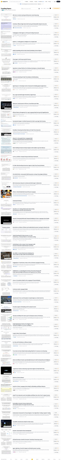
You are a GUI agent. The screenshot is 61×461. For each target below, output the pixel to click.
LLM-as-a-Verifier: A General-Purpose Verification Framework (25, 156)
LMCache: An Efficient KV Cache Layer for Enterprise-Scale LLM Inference (28, 315)
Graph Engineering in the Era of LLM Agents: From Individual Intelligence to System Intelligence (23, 324)
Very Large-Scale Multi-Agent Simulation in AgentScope (24, 94)
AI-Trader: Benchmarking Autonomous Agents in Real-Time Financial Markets (28, 165)
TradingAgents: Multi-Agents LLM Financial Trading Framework (26, 32)
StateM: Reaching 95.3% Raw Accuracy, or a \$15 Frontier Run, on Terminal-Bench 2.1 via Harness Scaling (24, 236)
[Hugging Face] (32, 459)
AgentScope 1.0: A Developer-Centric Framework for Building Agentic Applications (29, 85)
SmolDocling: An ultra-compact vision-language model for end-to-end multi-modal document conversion (24, 245)
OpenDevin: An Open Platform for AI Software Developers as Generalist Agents (29, 68)
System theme (4, 459)
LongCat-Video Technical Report (19, 333)
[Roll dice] (39, 8)
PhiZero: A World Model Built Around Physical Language (24, 191)
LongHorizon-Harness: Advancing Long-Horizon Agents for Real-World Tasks (28, 368)
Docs (46, 1)
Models (27, 1)
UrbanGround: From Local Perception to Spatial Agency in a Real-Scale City (28, 298)
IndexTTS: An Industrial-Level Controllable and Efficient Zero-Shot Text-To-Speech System (31, 395)
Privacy (16, 459)
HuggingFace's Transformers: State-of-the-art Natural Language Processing (28, 262)
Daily (42, 8)
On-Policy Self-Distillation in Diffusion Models (22, 342)
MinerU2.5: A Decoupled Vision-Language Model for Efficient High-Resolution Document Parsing (22, 139)
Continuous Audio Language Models (20, 289)
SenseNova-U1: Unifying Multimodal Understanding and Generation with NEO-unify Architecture (23, 209)
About (21, 459)
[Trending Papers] (50, 8)
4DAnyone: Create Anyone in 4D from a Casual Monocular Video (26, 103)
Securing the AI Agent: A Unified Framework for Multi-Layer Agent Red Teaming (29, 121)
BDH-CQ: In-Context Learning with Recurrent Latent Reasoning (26, 15)
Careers (27, 459)
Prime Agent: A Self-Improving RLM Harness (22, 59)
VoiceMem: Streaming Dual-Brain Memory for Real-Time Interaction (27, 130)
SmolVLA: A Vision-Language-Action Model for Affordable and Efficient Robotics (29, 386)
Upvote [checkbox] (56, 14)
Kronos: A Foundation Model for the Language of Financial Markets (26, 280)
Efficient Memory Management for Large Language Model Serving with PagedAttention (31, 112)
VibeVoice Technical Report (18, 377)
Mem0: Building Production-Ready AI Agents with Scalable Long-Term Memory (29, 147)
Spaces (36, 1)
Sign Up (58, 1)
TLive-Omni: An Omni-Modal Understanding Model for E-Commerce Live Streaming (30, 351)
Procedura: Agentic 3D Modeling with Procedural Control (24, 306)
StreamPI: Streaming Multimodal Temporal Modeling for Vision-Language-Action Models (31, 218)
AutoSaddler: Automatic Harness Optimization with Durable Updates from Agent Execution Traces (23, 404)
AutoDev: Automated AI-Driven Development (22, 430)
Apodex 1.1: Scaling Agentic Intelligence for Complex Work (25, 41)
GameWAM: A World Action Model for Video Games (23, 421)
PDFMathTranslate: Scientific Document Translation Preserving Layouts (27, 439)
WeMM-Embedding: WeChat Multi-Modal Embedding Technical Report (27, 50)
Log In (55, 1)
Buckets (41, 1)
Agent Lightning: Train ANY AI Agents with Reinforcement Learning (26, 448)
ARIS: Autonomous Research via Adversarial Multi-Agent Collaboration (27, 183)
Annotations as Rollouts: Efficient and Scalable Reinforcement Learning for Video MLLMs (31, 227)
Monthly (48, 8)
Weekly (44, 8)
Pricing (49, 1)
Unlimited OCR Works (17, 200)
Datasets (31, 1)
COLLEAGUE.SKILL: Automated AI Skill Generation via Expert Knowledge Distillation (30, 174)
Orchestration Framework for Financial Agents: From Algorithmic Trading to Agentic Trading (32, 413)
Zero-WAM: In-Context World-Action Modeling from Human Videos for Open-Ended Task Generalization (23, 253)
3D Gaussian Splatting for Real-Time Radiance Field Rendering (25, 77)
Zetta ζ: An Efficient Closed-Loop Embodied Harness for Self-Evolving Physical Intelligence (31, 359)
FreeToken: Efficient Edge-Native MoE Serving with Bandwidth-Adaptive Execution (30, 24)
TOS (11, 459)
